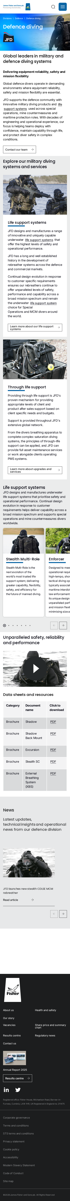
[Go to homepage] (35, 990)
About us (8, 1010)
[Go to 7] (30, 625)
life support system (43, 303)
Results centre (12, 1035)
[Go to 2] (8, 625)
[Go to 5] (21, 625)
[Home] (16, 6)
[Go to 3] (13, 625)
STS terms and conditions (18, 1133)
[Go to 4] (17, 625)
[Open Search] (53, 7)
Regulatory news (45, 1035)
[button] (63, 7)
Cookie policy (11, 1149)
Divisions (7, 18)
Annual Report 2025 (15, 1069)
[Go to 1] (4, 625)
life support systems (39, 239)
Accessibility (10, 1157)
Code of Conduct (13, 1173)
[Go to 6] (25, 625)
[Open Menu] (63, 7)
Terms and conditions (16, 1125)
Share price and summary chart (50, 1026)
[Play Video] (35, 669)
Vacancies (9, 1025)
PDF (53, 721)
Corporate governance (16, 1117)
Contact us (9, 1043)
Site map (8, 1181)
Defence (19, 18)
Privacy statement (13, 1141)
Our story (8, 1018)
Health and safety (45, 1010)
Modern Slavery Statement (19, 1165)
